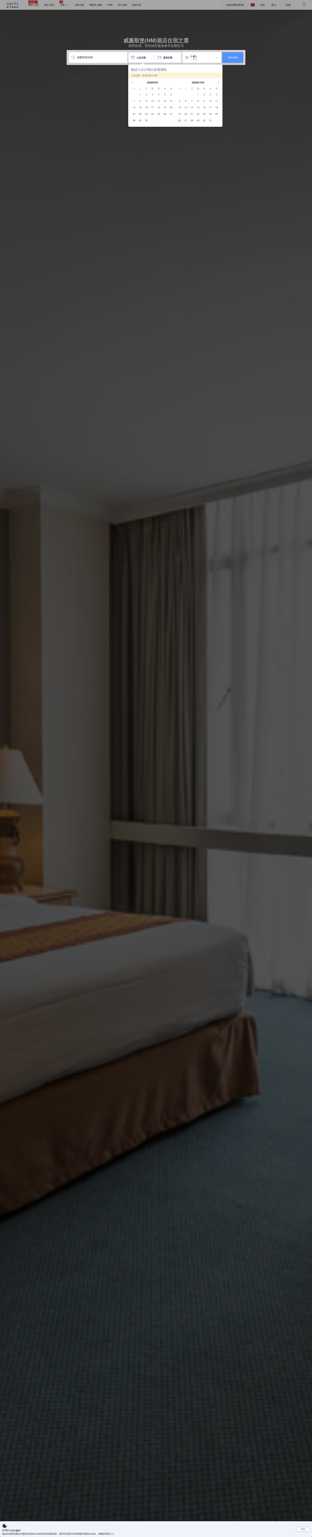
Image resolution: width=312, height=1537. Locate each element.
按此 (112, 1533)
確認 (303, 1529)
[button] (132, 82)
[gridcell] (140, 94)
